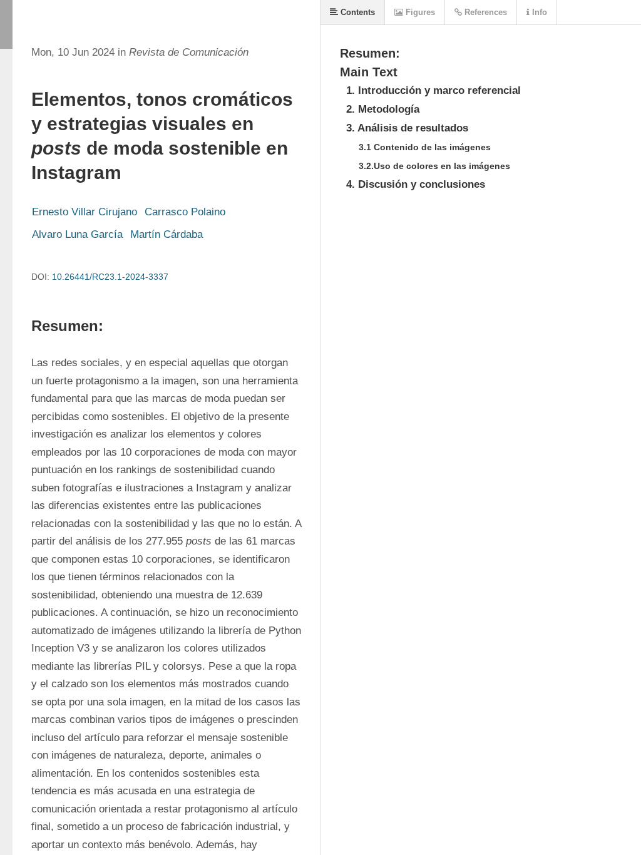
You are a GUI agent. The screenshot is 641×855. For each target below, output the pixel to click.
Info (538, 12)
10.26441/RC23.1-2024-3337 (110, 277)
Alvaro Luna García (77, 234)
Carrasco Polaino (185, 212)
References (484, 12)
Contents (356, 12)
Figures (419, 12)
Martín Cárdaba (166, 234)
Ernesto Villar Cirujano (84, 212)
